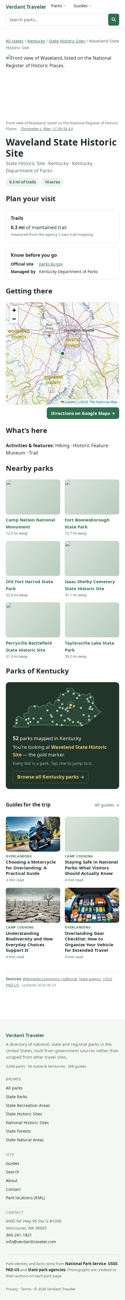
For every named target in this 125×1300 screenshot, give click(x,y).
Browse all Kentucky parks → (50, 777)
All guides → (107, 805)
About (11, 1180)
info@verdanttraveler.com (31, 1241)
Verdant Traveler (26, 6)
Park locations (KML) (25, 1197)
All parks (14, 1088)
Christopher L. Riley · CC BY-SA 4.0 (47, 128)
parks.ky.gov (51, 264)
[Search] (113, 19)
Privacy (12, 1289)
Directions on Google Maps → (83, 413)
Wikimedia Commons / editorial (50, 978)
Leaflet (70, 401)
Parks (56, 5)
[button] (62, 353)
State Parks (16, 1096)
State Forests (18, 1131)
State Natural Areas (25, 1139)
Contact (13, 1189)
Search (12, 1172)
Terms (26, 1289)
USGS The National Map (97, 401)
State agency (90, 978)
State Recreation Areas (28, 1105)
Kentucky (36, 41)
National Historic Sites (27, 1122)
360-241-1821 (19, 1235)
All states (15, 41)
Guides (81, 5)
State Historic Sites (67, 41)
